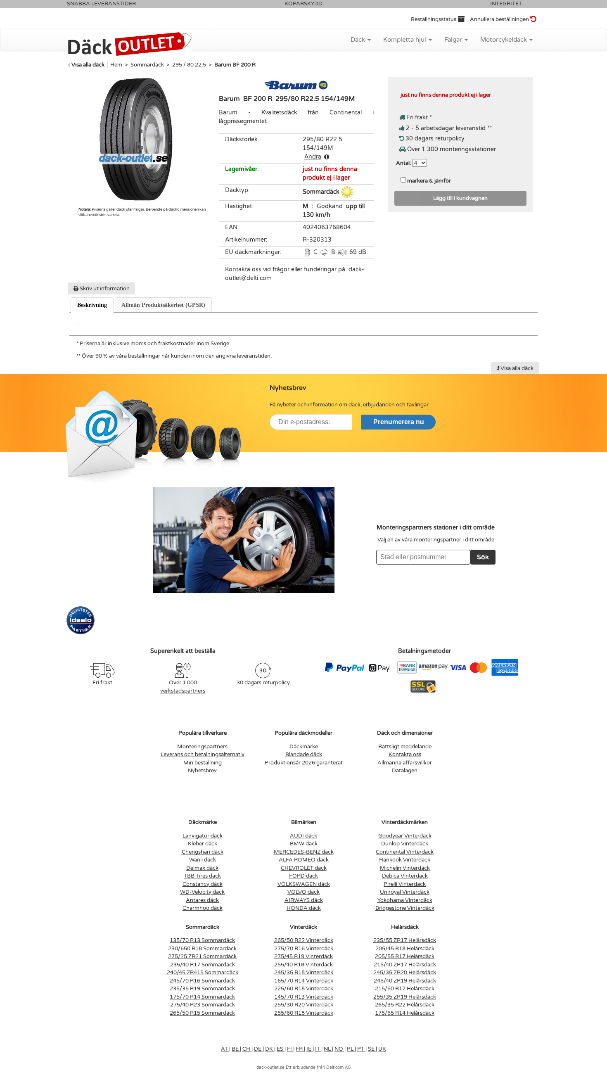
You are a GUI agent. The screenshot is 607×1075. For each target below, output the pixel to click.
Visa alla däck (87, 65)
